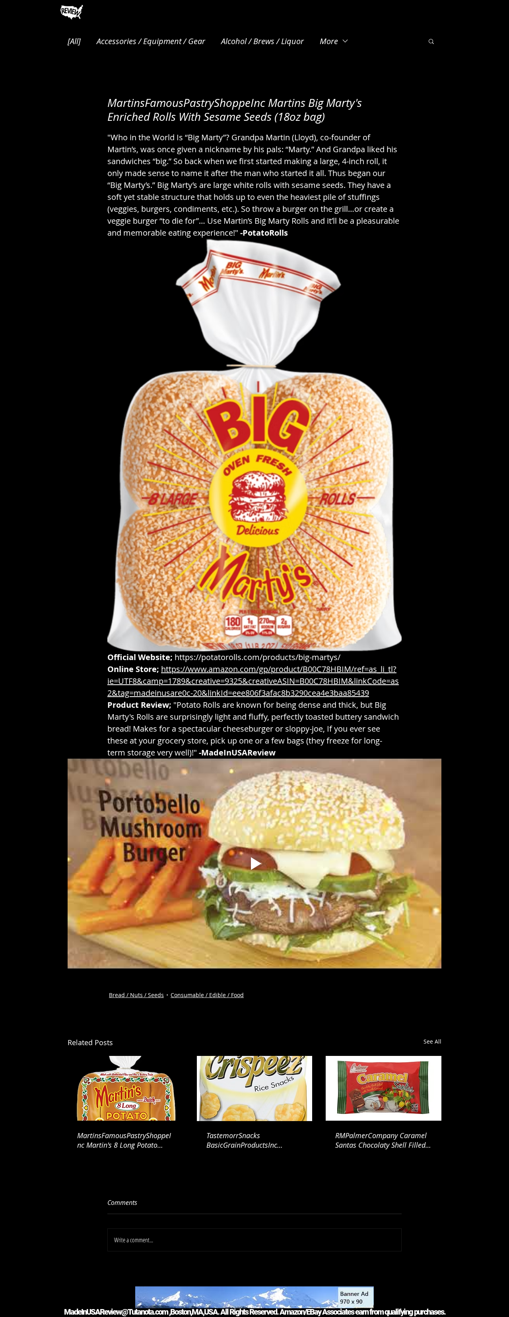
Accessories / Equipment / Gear (151, 41)
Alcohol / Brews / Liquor (262, 41)
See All (432, 1041)
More (329, 41)
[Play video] (254, 864)
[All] (74, 41)
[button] (431, 41)
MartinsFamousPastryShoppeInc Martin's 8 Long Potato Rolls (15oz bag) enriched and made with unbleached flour (124, 1140)
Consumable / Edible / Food (207, 995)
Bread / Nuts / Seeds (136, 995)
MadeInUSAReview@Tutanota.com (116, 1312)
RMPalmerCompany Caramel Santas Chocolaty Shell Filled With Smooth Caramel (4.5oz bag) (381, 1140)
